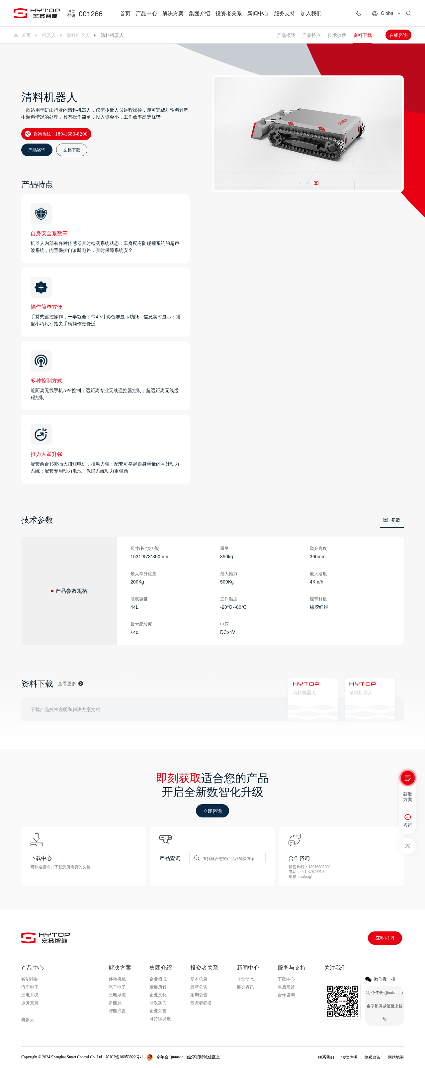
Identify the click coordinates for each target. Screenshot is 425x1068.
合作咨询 (286, 994)
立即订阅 (385, 937)
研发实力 (158, 1002)
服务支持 (284, 13)
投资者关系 (228, 13)
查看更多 (67, 683)
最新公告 (199, 987)
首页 (125, 13)
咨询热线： (61, 134)
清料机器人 (78, 35)
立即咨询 (212, 810)
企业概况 (158, 979)
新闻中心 (258, 13)
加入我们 (311, 13)
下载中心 (286, 979)
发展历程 (158, 987)
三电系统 (30, 994)
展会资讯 (245, 987)
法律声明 (349, 1057)
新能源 (115, 1002)
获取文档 (304, 709)
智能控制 (30, 979)
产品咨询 (36, 150)
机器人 (49, 35)
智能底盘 (117, 1010)
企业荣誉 (158, 1010)
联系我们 (326, 1057)
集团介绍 (199, 13)
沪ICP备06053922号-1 (124, 1057)
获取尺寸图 (363, 709)
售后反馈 (286, 987)
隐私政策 (373, 1057)
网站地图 (396, 1057)
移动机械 (117, 979)
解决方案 (173, 13)
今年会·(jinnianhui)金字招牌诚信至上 (56, 1011)
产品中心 (146, 13)
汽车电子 (30, 987)
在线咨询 (398, 35)
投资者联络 (201, 1002)
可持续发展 (160, 1018)
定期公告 (199, 994)
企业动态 (245, 979)
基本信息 (199, 979)
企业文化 (158, 994)
